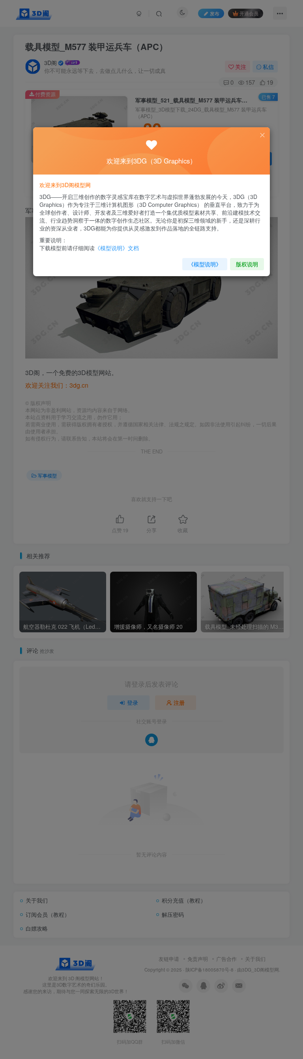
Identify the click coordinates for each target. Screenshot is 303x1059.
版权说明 (247, 264)
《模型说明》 (204, 264)
